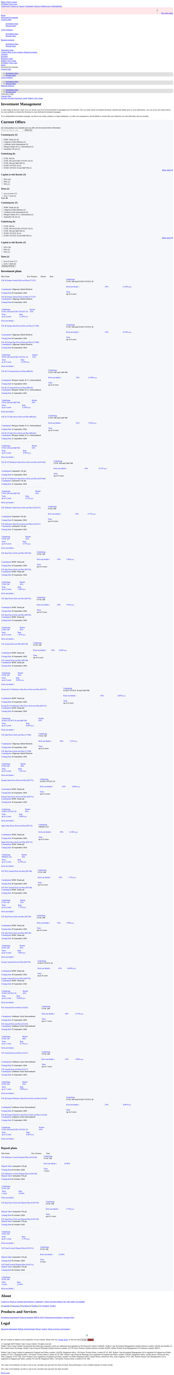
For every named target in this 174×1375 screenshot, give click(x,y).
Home (3, 2)
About (8, 2)
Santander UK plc (10, 149)
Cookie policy (63, 1340)
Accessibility (80, 1302)
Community (29, 6)
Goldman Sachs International (14, 144)
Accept (84, 1340)
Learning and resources (25, 1302)
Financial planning (26, 1317)
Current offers (6, 20)
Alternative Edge (7, 50)
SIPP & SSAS (39, 1317)
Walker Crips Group (8, 61)
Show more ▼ (167, 170)
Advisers (4, 54)
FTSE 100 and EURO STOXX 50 (17, 161)
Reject (90, 1340)
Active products (7, 30)
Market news (46, 6)
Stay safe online (167, 13)
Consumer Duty (68, 1317)
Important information (9, 1329)
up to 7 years (8, 196)
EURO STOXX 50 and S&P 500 (16, 168)
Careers (21, 6)
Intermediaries (56, 6)
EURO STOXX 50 (11, 166)
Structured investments (53, 1317)
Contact (14, 2)
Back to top (5, 1373)
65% (5, 179)
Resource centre (7, 59)
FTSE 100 (8, 158)
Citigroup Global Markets (13, 142)
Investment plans (12, 24)
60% (5, 182)
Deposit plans (11, 26)
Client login (5, 6)
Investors (4, 56)
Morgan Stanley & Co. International (17, 147)
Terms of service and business (59, 1329)
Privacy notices (41, 1329)
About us (37, 6)
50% (5, 184)
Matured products (7, 40)
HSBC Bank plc (10, 140)
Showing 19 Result (8, 266)
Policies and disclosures (26, 1329)
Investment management (10, 1317)
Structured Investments (9, 18)
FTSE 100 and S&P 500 (13, 163)
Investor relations (56, 1302)
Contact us (14, 6)
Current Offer (6, 69)
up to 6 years (8, 194)
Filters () (28, 130)
